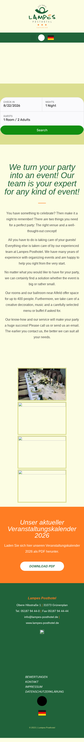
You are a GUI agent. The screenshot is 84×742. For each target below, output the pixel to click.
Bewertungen (36, 677)
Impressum (33, 686)
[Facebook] (41, 37)
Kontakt (32, 681)
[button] (33, 37)
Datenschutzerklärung (44, 691)
